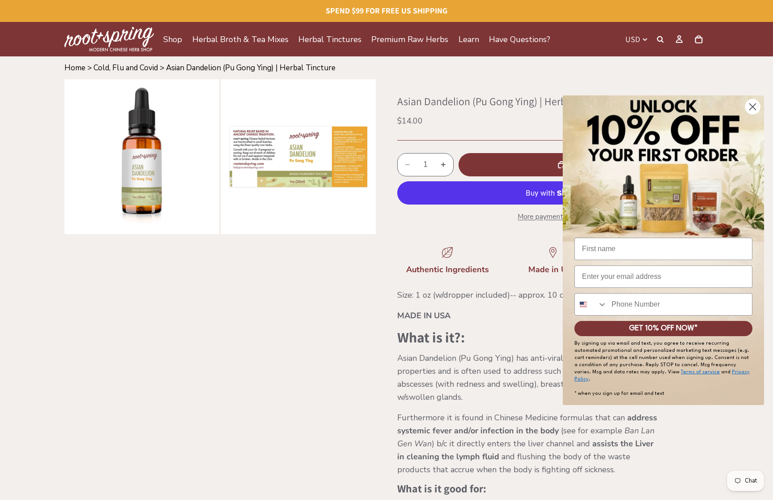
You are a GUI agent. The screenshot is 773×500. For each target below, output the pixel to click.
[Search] (660, 39)
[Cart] (699, 39)
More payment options (553, 216)
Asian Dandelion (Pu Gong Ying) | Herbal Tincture (251, 68)
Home (74, 68)
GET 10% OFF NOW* (663, 328)
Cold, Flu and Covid (125, 68)
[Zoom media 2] (298, 156)
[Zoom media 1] (141, 156)
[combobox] (591, 304)
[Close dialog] (752, 107)
